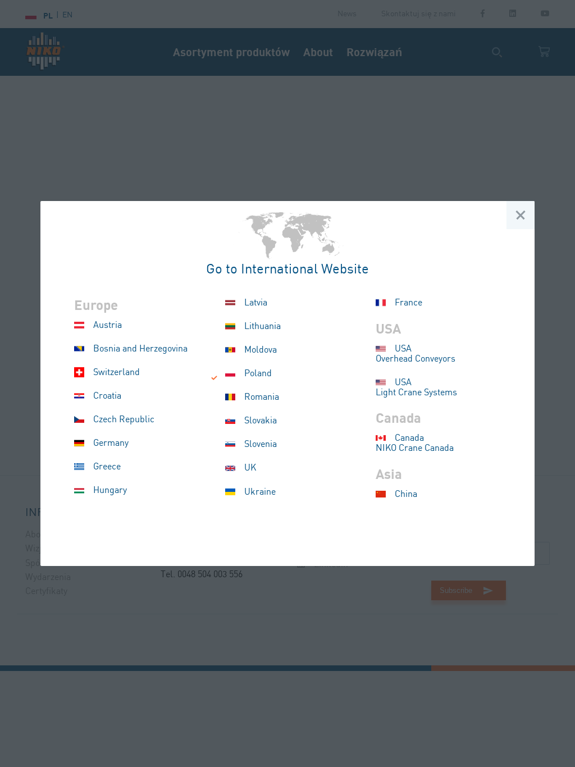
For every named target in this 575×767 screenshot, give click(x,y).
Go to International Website (287, 270)
